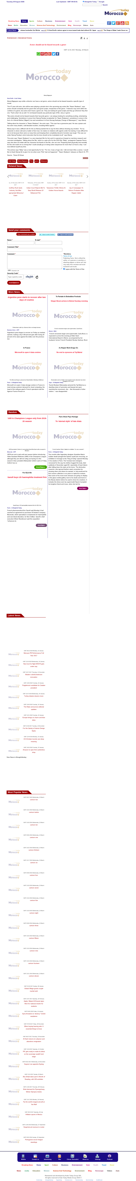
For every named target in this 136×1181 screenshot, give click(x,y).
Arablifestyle (99, 1180)
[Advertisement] (55, 13)
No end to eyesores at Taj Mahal (69, 352)
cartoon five (34, 900)
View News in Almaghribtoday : (17, 757)
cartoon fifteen (34, 938)
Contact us (35, 1159)
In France (26, 348)
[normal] (84, 38)
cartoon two (34, 799)
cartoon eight (33, 913)
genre (36, 161)
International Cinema (25, 38)
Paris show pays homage (68, 417)
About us (86, 1159)
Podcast (109, 1159)
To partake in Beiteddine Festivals (68, 296)
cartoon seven (34, 888)
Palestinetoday (79, 1180)
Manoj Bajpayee (23, 161)
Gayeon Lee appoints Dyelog (34, 1064)
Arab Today (11, 161)
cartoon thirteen (34, 850)
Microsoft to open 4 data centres (28, 352)
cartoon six (34, 862)
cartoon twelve (34, 812)
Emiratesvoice (68, 1180)
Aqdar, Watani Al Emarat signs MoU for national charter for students (34, 1003)
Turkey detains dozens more (33, 696)
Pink (31, 161)
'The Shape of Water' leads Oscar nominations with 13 (113, 30)
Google (101, 2)
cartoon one (34, 837)
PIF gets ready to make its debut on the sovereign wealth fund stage (34, 1054)
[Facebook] (65, 235)
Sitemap (97, 1159)
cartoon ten (34, 825)
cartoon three (33, 925)
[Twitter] (47, 235)
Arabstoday (39, 1180)
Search (105, 5)
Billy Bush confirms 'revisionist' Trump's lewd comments (80, 190)
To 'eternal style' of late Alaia (68, 421)
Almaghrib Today (90, 2)
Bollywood (44, 161)
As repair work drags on (68, 348)
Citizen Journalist (72, 1159)
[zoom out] (87, 38)
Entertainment (11, 38)
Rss (59, 1159)
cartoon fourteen (33, 963)
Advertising (47, 1159)
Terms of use (67, 256)
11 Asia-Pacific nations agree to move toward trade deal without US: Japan (63, 30)
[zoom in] (81, 38)
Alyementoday (89, 1180)
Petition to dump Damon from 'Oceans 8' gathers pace (19, 190)
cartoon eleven (34, 976)
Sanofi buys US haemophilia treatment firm (27, 477)
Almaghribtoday (49, 1180)
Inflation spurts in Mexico (34, 1114)
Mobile (23, 1159)
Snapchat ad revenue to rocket (33, 1127)
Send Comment (14, 283)
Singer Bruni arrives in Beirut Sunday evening (69, 301)
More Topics (40, 467)
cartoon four (34, 875)
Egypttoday (59, 1180)
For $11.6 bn (27, 473)
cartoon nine (34, 951)
